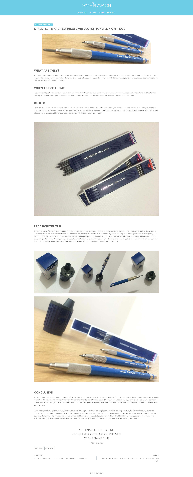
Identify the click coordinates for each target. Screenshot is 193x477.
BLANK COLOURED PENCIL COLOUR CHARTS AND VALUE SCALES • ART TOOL (130, 458)
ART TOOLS (39, 448)
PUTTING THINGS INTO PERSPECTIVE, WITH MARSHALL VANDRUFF (60, 457)
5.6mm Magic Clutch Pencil (44, 413)
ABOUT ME (82, 12)
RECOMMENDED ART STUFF (43, 24)
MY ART (93, 12)
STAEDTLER (49, 448)
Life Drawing (119, 93)
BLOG (101, 12)
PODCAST (111, 12)
